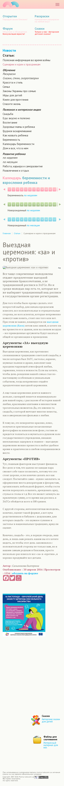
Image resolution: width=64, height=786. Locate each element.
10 (46, 189)
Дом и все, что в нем (15, 148)
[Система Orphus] (41, 777)
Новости (9, 50)
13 (58, 189)
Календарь (12, 177)
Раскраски (9, 74)
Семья (6, 86)
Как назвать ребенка (15, 135)
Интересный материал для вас (51, 745)
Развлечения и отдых (16, 170)
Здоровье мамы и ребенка (19, 126)
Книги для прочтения (15, 99)
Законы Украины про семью (19, 91)
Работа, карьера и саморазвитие (23, 166)
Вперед (60, 189)
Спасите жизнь (12, 104)
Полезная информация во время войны (26, 60)
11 (50, 189)
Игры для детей (12, 95)
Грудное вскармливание (17, 131)
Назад (4, 189)
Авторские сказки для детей (51, 720)
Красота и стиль (13, 82)
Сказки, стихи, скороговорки (21, 78)
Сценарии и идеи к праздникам (21, 64)
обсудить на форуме (25, 573)
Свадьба (8, 114)
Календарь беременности (18, 144)
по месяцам (10, 162)
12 (54, 189)
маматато (11, 4)
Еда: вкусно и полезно (16, 118)
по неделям (10, 157)
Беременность (11, 139)
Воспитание (10, 122)
